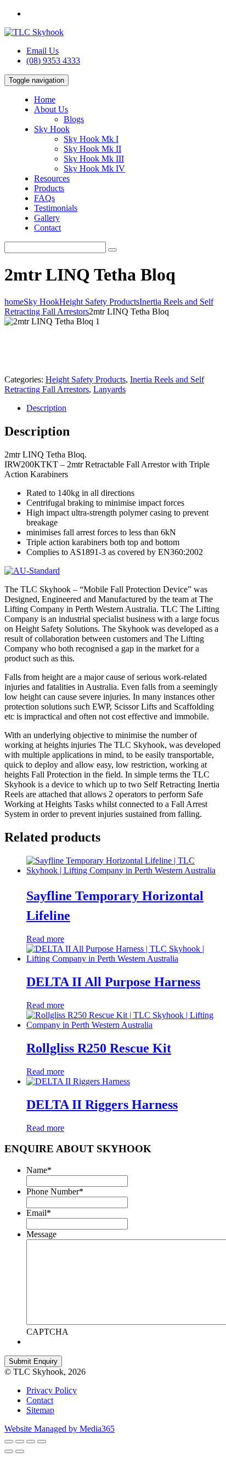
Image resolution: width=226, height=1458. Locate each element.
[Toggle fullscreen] (30, 1441)
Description (46, 408)
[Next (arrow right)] (19, 1451)
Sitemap (40, 1410)
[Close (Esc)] (8, 1441)
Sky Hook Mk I (91, 139)
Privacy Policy (51, 1390)
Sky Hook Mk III (94, 158)
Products (49, 188)
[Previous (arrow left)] (8, 1451)
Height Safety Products (86, 379)
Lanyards (109, 389)
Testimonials (55, 208)
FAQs (44, 198)
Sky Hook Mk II (92, 148)
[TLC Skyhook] (34, 32)
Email (38, 1212)
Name (39, 1170)
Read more (45, 939)
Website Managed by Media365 (59, 1428)
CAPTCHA (47, 1331)
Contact (47, 227)
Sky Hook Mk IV (94, 168)
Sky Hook (52, 129)
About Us (51, 109)
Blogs (74, 119)
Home (44, 99)
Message (41, 1234)
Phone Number (54, 1191)
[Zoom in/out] (41, 1441)
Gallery (47, 217)
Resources (52, 178)
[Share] (19, 1441)
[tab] (124, 408)
